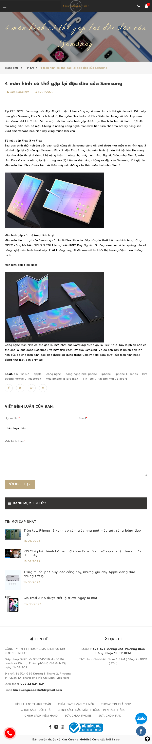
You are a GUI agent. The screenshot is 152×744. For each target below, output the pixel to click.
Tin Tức (88, 379)
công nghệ (53, 374)
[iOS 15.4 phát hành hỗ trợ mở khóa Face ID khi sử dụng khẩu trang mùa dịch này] (13, 554)
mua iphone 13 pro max (62, 379)
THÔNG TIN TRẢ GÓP (116, 704)
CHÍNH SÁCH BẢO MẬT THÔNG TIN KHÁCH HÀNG (91, 710)
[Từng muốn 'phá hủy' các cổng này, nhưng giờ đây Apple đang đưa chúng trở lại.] (13, 580)
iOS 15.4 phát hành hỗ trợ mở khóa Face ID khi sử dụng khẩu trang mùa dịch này (83, 553)
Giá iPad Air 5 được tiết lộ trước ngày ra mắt (60, 598)
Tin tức (29, 67)
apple (38, 374)
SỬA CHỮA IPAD (110, 716)
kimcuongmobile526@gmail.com (37, 690)
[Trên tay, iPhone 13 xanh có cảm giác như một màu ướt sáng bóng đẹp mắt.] (13, 534)
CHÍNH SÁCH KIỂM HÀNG (41, 716)
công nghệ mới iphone (81, 374)
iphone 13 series (127, 374)
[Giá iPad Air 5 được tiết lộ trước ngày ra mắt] (13, 604)
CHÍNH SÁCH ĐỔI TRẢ (36, 710)
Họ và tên (12, 418)
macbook (34, 379)
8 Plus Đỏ (22, 374)
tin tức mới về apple (112, 379)
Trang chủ (12, 67)
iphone (106, 374)
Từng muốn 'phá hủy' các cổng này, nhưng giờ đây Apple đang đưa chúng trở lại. (79, 574)
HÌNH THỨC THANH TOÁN (33, 704)
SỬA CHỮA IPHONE (78, 716)
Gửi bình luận (20, 484)
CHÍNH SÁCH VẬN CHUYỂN (76, 704)
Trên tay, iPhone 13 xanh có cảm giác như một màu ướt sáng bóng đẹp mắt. (82, 533)
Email (83, 418)
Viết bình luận (15, 441)
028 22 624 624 (32, 684)
